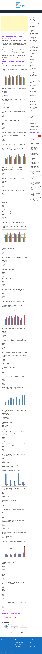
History (31, 62)
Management (32, 59)
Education (31, 66)
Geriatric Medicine (33, 108)
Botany (31, 113)
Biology (31, 43)
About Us (31, 642)
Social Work (32, 65)
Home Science (32, 63)
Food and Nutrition (33, 122)
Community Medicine (33, 75)
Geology (31, 116)
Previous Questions (33, 129)
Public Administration (33, 57)
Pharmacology (32, 72)
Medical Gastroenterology (34, 80)
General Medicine (33, 96)
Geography (32, 30)
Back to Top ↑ (38, 652)
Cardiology (32, 78)
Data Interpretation (8, 33)
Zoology (31, 114)
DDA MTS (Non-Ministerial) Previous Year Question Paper (35, 144)
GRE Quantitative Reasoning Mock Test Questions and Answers (35, 179)
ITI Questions (32, 22)
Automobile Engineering (34, 126)
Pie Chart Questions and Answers (10, 617)
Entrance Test (32, 17)
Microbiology (32, 69)
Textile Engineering (33, 123)
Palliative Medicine (33, 104)
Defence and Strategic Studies (35, 54)
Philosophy (32, 46)
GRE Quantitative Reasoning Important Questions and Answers (35, 187)
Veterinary (31, 117)
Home (3, 33)
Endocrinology (32, 84)
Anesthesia (32, 102)
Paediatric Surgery (33, 91)
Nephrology (32, 88)
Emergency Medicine (33, 107)
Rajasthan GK (17, 646)
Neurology (31, 77)
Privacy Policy (32, 646)
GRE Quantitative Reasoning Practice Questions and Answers (35, 172)
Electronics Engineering (34, 40)
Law (30, 35)
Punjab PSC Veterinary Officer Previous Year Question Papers (34, 148)
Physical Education (33, 50)
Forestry (31, 119)
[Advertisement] (14, 23)
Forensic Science (33, 60)
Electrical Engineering (33, 38)
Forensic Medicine (33, 68)
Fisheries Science (33, 44)
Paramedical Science (33, 20)
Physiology (32, 74)
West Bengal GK (18, 644)
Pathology (31, 71)
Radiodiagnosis (32, 101)
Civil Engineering (33, 37)
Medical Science (33, 19)
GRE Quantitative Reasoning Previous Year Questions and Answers (35, 190)
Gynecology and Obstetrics (35, 99)
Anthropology (32, 127)
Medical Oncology (33, 85)
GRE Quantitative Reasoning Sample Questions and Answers (35, 194)
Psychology (32, 53)
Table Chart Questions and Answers (11, 615)
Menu (2, 11)
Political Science (32, 56)
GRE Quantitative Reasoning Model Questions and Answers (35, 198)
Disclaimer (31, 648)
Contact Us (32, 644)
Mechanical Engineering (34, 41)
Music (31, 49)
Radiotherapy (32, 111)
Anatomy (31, 110)
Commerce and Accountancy (35, 23)
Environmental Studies (34, 47)
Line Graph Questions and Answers (11, 619)
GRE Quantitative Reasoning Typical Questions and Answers (35, 183)
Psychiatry (32, 98)
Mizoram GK (17, 648)
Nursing (31, 31)
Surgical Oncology (33, 95)
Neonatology (32, 87)
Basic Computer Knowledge (20, 642)
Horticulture (32, 120)
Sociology (31, 52)
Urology (31, 105)
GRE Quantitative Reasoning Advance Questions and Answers (35, 176)
